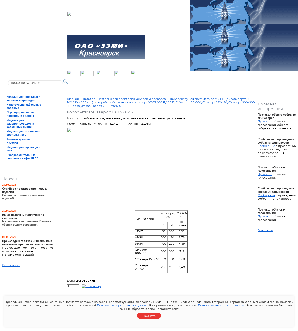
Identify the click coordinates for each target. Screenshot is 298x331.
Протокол (265, 121)
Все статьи (265, 230)
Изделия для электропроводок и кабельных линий (20, 123)
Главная (73, 99)
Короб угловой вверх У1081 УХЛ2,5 (96, 106)
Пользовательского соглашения (221, 305)
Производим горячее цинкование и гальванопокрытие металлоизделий (27, 242)
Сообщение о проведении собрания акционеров (276, 141)
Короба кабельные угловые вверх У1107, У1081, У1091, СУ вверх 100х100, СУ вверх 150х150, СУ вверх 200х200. (176, 102)
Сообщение (266, 146)
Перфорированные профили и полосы (20, 114)
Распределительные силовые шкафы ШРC (22, 156)
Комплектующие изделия (18, 141)
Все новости (11, 265)
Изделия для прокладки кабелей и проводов (23, 98)
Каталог (89, 99)
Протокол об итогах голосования (271, 169)
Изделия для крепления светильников (23, 133)
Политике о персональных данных (122, 305)
